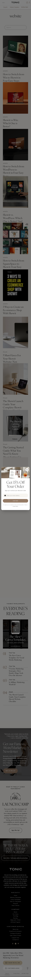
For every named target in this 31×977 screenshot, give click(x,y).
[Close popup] (27, 469)
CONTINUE (15, 500)
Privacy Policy (15, 506)
